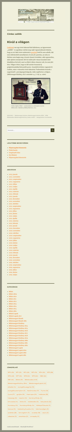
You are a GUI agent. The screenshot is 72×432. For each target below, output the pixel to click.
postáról (34, 52)
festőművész (33, 391)
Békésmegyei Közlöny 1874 (18, 326)
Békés (11, 291)
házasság (12, 398)
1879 (35, 376)
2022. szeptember (15, 179)
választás (12, 416)
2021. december (14, 199)
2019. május (13, 275)
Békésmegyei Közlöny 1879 (18, 338)
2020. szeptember (15, 235)
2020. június (13, 243)
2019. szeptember (15, 265)
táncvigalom (24, 413)
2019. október (13, 262)
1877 (19, 376)
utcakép (36, 413)
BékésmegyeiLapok (37, 383)
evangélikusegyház (26, 387)
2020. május (13, 245)
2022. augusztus (14, 182)
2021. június (13, 213)
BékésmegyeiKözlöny (20, 117)
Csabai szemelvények (13, 427)
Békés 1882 (13, 311)
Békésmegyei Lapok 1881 (17, 355)
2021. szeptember (15, 206)
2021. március (13, 221)
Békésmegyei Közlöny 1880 (18, 340)
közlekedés (33, 402)
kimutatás (13, 402)
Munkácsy (13, 405)
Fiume (44, 391)
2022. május (13, 186)
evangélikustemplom (16, 391)
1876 (11, 376)
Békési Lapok (13, 313)
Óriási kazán (13, 150)
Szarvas (12, 409)
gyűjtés (20, 394)
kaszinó (23, 398)
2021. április (13, 218)
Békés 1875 (13, 309)
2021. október (13, 204)
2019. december (14, 257)
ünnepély (34, 416)
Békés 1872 (13, 301)
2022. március (14, 191)
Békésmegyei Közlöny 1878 (36, 115)
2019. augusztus (14, 267)
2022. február (13, 194)
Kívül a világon (18, 42)
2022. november (14, 177)
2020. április (13, 248)
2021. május (13, 216)
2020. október (14, 233)
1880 (43, 376)
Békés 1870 (13, 296)
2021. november (14, 201)
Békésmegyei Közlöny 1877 (18, 333)
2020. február (13, 253)
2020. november (14, 231)
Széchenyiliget (42, 409)
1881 (11, 380)
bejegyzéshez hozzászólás (44, 117)
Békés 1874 (13, 306)
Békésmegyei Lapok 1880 (17, 353)
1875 (50, 372)
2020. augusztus (14, 238)
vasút (45, 413)
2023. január (13, 174)
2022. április (13, 189)
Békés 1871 (12, 299)
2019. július (13, 270)
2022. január (13, 196)
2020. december (14, 228)
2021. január (13, 226)
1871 (18, 372)
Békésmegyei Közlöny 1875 (18, 328)
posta (29, 117)
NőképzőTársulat (43, 405)
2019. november (14, 260)
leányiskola (46, 402)
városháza (23, 416)
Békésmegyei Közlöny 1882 (18, 345)
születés (12, 413)
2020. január (13, 255)
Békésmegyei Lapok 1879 (17, 350)
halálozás (43, 394)
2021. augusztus (14, 208)
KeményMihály (35, 398)
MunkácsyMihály (27, 405)
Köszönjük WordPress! (26, 427)
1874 (42, 372)
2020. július (13, 240)
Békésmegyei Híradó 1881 (18, 321)
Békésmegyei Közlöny (21, 115)
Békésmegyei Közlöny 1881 (18, 343)
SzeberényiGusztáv (26, 409)
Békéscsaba (10, 117)
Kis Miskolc (13, 155)
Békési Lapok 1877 (15, 316)
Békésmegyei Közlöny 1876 (18, 331)
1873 (34, 372)
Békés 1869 (13, 294)
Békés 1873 (12, 304)
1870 (11, 372)
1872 (26, 372)
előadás (12, 387)
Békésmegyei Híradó (16, 318)
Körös (23, 402)
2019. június (13, 272)
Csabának (10, 47)
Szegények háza (14, 152)
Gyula (11, 394)
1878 (46, 115)
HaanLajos (32, 394)
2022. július (13, 184)
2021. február (13, 223)
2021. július (13, 211)
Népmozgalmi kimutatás (17, 157)
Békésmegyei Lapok (16, 348)
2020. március (14, 250)
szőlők (33, 117)
